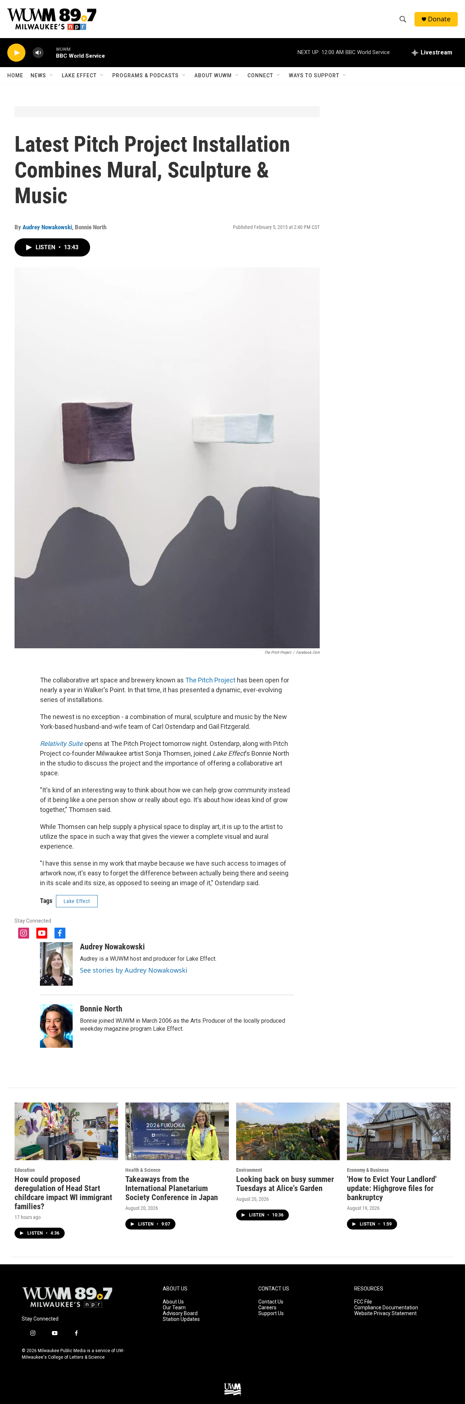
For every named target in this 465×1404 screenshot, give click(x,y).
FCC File (363, 1302)
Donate (439, 19)
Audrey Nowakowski (47, 227)
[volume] (38, 53)
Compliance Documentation (386, 1307)
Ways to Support (314, 75)
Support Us (271, 1313)
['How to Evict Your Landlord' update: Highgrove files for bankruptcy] (398, 1131)
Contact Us (270, 1302)
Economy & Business (368, 1170)
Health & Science (143, 1170)
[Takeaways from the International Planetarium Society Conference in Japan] (177, 1131)
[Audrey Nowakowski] (56, 964)
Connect (260, 75)
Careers (267, 1307)
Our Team (174, 1307)
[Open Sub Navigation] (51, 75)
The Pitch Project (210, 680)
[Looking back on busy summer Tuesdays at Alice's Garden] (288, 1131)
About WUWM (213, 75)
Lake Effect (79, 75)
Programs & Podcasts (145, 75)
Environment (249, 1170)
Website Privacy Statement (385, 1313)
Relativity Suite (61, 743)
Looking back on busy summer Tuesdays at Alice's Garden (285, 1184)
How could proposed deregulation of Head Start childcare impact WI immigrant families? (63, 1193)
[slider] (50, 52)
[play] (16, 53)
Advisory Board (180, 1313)
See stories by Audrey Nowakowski (133, 970)
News (38, 75)
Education (25, 1170)
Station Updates (181, 1319)
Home (15, 75)
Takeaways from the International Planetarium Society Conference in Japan (171, 1188)
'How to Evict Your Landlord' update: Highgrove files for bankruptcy (392, 1188)
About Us (173, 1302)
